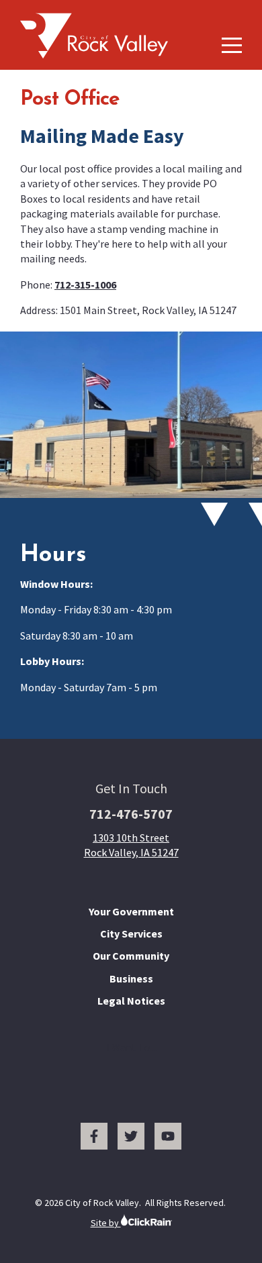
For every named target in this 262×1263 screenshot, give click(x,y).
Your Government (131, 911)
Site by (106, 1223)
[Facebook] (94, 1136)
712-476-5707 (131, 813)
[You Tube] (168, 1136)
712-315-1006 (85, 284)
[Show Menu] (232, 45)
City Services (131, 933)
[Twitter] (131, 1136)
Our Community (131, 955)
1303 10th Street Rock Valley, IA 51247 (131, 845)
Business (131, 978)
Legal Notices (131, 1000)
